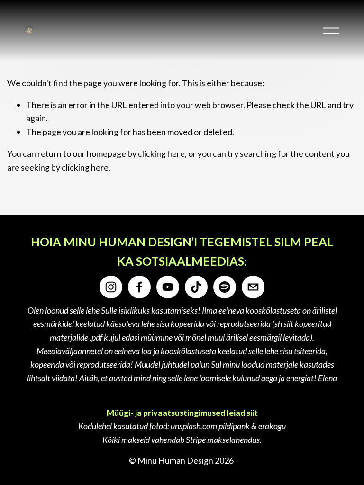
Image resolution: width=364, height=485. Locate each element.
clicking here (161, 153)
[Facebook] (139, 287)
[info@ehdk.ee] (253, 287)
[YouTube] (167, 287)
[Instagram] (111, 287)
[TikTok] (196, 287)
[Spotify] (224, 287)
